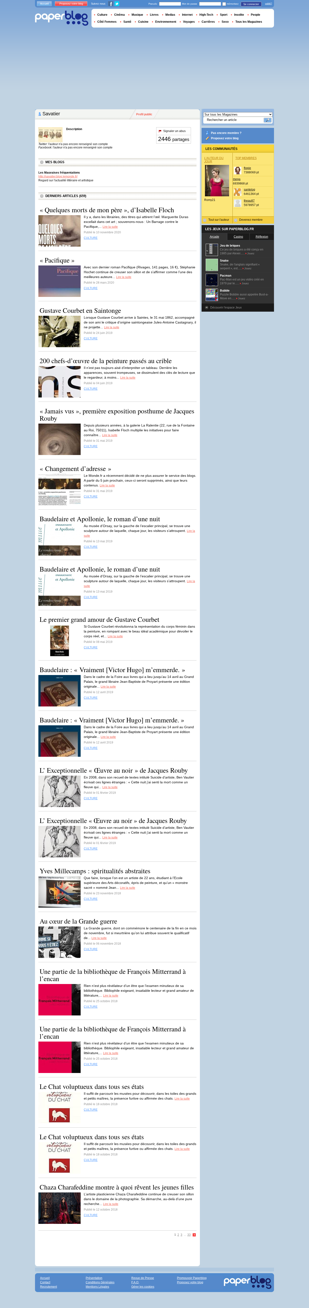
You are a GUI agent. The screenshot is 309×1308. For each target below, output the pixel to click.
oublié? (268, 3)
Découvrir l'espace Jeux (226, 307)
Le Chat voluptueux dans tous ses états (92, 1086)
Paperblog (61, 18)
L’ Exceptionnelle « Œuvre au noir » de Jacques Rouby (114, 770)
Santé (127, 21)
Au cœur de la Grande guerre (78, 921)
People (255, 14)
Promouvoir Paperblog (192, 1278)
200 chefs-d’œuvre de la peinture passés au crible (106, 360)
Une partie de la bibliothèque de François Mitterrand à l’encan (113, 975)
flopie (247, 168)
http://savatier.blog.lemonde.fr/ (57, 176)
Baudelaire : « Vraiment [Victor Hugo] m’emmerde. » (112, 669)
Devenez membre (251, 219)
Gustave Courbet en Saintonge (80, 310)
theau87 (249, 200)
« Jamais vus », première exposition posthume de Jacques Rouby (117, 414)
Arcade (214, 236)
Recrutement (48, 1286)
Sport (223, 14)
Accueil (44, 3)
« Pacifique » (57, 260)
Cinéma (119, 14)
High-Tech (206, 14)
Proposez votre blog (225, 138)
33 (189, 1234)
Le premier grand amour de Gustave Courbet (99, 619)
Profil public (144, 114)
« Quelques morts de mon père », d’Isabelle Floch (107, 209)
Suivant (194, 1235)
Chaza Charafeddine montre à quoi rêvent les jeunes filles (117, 1186)
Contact (45, 1282)
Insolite (239, 14)
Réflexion (262, 236)
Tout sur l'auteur (218, 219)
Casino (238, 236)
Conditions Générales (100, 1282)
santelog (249, 189)
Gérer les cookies (142, 1286)
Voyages (189, 21)
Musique (137, 14)
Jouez (250, 253)
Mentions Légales (97, 1286)
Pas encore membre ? (226, 133)
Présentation (94, 1278)
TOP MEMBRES (246, 158)
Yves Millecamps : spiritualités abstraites (95, 870)
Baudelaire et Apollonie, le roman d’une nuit (100, 518)
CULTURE (91, 238)
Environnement (165, 21)
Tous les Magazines (248, 21)
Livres (154, 14)
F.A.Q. (135, 1282)
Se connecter (251, 4)
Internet (187, 14)
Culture (102, 14)
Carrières (208, 21)
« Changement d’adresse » (75, 468)
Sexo (225, 21)
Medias (170, 14)
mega (236, 179)
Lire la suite (110, 226)
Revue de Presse (142, 1278)
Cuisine (143, 21)
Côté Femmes (107, 21)
